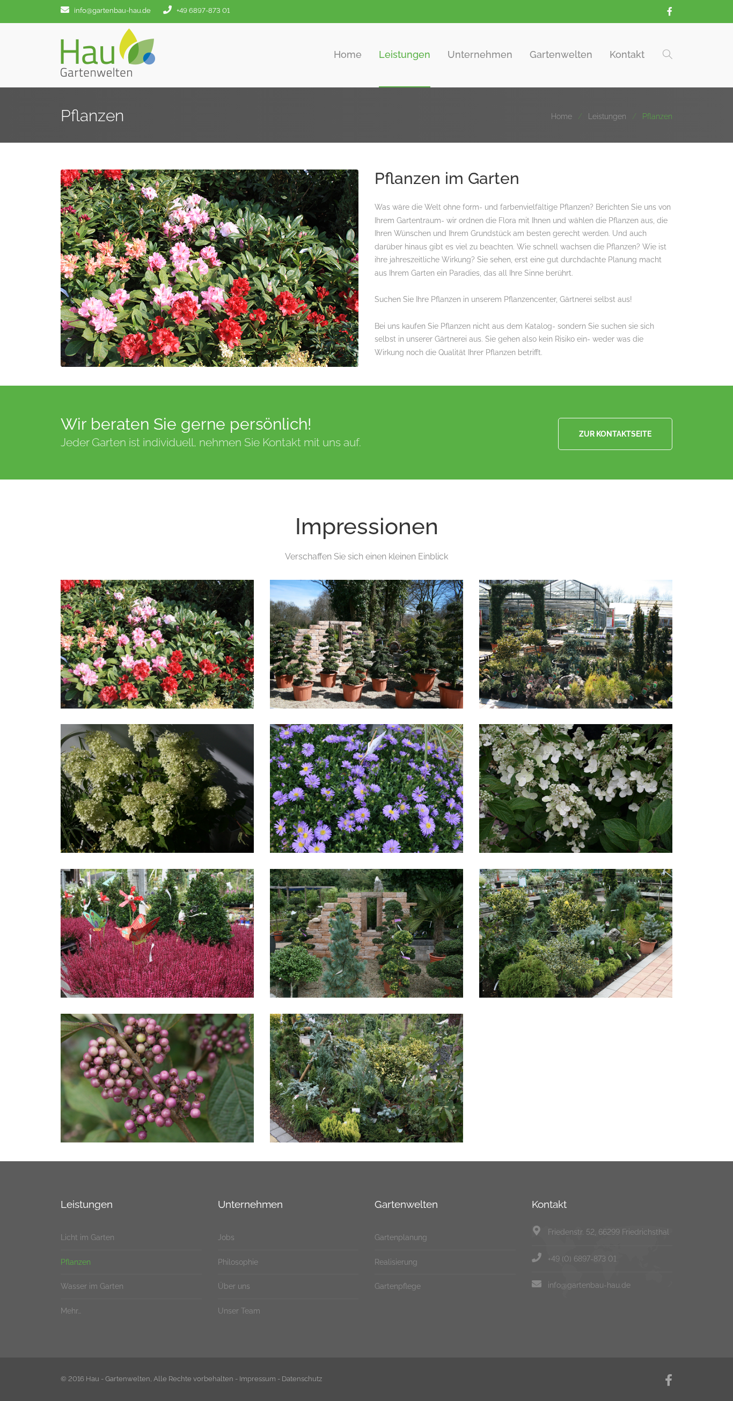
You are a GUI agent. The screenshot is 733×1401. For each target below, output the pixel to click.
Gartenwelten (561, 54)
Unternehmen (480, 54)
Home (348, 54)
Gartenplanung (401, 1237)
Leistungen (404, 54)
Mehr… (71, 1311)
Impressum (257, 1379)
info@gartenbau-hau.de (589, 1285)
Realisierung (396, 1262)
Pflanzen (76, 1262)
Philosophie (238, 1262)
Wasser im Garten (92, 1286)
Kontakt (627, 54)
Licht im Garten (87, 1237)
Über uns (234, 1286)
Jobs (226, 1237)
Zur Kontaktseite (615, 434)
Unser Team (239, 1311)
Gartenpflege (398, 1286)
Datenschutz (302, 1379)
